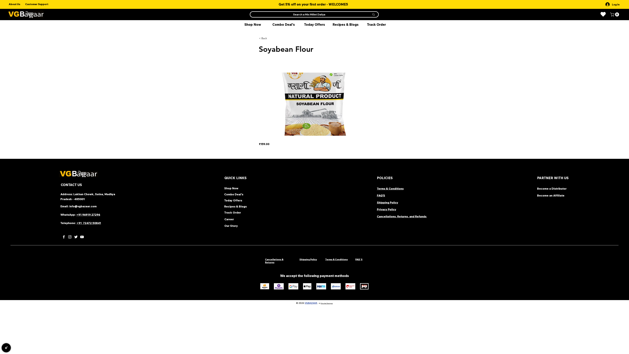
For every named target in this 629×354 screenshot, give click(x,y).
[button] (615, 14)
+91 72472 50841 (88, 223)
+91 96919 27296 (88, 214)
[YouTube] (82, 237)
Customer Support (36, 4)
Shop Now (231, 188)
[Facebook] (64, 237)
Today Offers (233, 200)
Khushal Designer (327, 303)
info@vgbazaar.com (83, 206)
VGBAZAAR (311, 303)
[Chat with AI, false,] (6, 347)
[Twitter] (76, 237)
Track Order (232, 212)
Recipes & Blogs (235, 206)
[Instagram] (70, 237)
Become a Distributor (552, 188)
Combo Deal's (233, 194)
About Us (14, 4)
